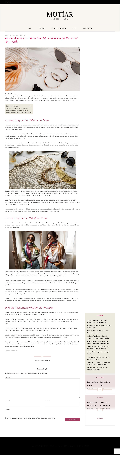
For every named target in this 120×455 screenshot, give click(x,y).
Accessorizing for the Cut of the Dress (17, 110)
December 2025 (92, 405)
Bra (88, 391)
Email (47, 401)
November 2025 (105, 405)
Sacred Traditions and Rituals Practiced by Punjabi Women (97, 321)
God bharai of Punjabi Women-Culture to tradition (97, 369)
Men (52, 446)
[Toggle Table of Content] (29, 106)
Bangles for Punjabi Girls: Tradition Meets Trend (99, 326)
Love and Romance (59, 28)
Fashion (42, 28)
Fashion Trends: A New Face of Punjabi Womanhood (97, 332)
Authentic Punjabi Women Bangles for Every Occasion (98, 358)
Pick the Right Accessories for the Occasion (19, 112)
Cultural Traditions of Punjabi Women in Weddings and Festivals (98, 337)
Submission (87, 28)
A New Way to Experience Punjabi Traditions (98, 353)
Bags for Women (92, 382)
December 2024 (92, 409)
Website (7, 409)
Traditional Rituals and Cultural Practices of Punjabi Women (98, 348)
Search (9, 2)
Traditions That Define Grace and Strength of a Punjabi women (98, 363)
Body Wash (91, 388)
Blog (75, 28)
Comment (8, 377)
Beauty (89, 385)
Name (7, 401)
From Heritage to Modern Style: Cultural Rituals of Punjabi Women (98, 342)
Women (47, 446)
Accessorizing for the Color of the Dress (18, 108)
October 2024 (91, 412)
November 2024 (105, 409)
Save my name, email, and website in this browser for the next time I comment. (31, 418)
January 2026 (104, 402)
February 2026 (92, 402)
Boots (102, 388)
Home (30, 28)
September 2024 (105, 412)
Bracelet (103, 391)
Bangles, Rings (105, 382)
